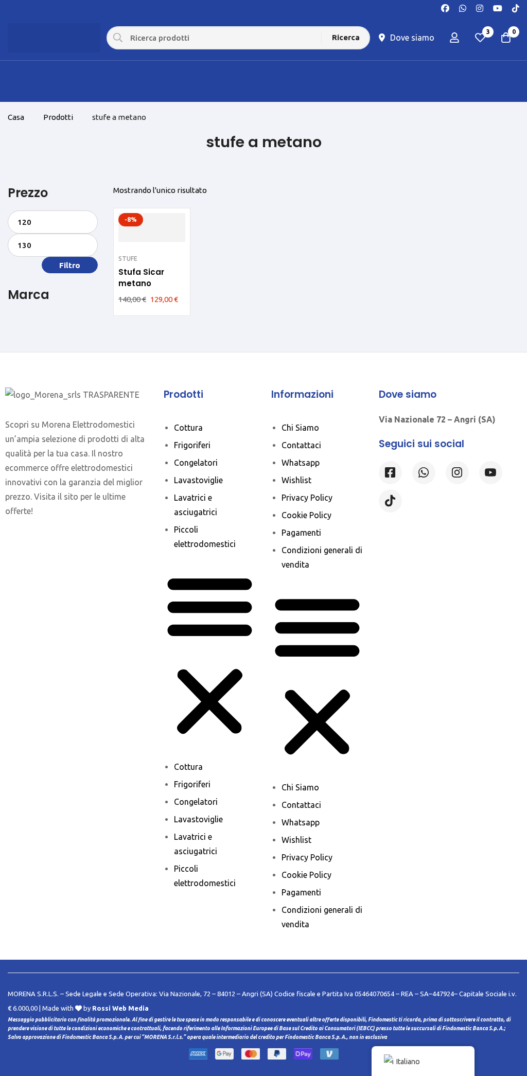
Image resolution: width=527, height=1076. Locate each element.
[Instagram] (479, 7)
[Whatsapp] (462, 7)
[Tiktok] (390, 501)
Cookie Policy (306, 515)
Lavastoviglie (198, 480)
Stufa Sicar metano (141, 278)
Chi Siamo (300, 427)
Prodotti (58, 117)
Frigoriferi (192, 445)
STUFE (127, 258)
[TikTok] (515, 7)
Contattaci (301, 445)
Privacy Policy (307, 497)
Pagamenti (301, 532)
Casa (16, 117)
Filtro (69, 265)
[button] (210, 655)
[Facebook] (445, 7)
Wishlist (296, 480)
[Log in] (454, 37)
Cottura (188, 427)
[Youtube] (497, 7)
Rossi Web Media (120, 1008)
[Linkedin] (490, 472)
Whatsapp (301, 462)
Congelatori (196, 462)
